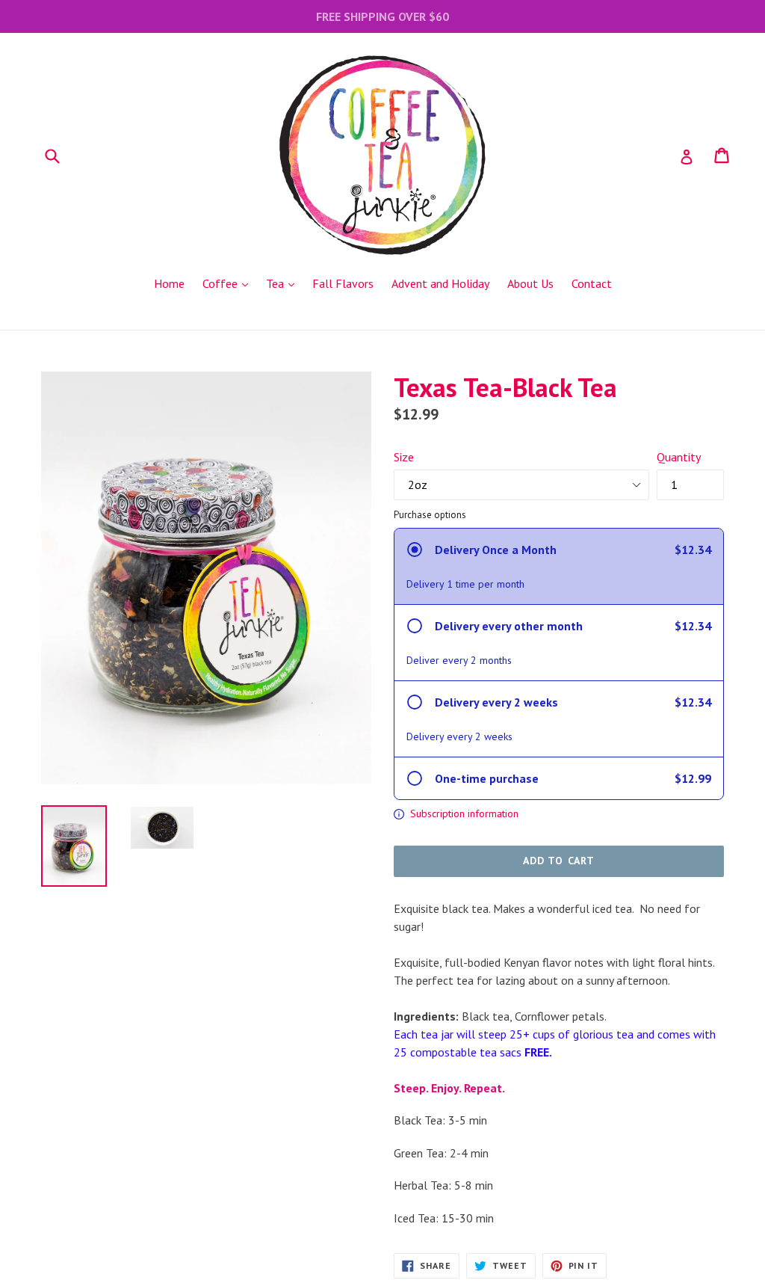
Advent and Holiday (440, 283)
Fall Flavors (343, 283)
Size (404, 456)
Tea (284, 283)
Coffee (228, 283)
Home (169, 283)
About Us (530, 283)
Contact (592, 283)
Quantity (679, 456)
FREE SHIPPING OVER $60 (382, 16)
